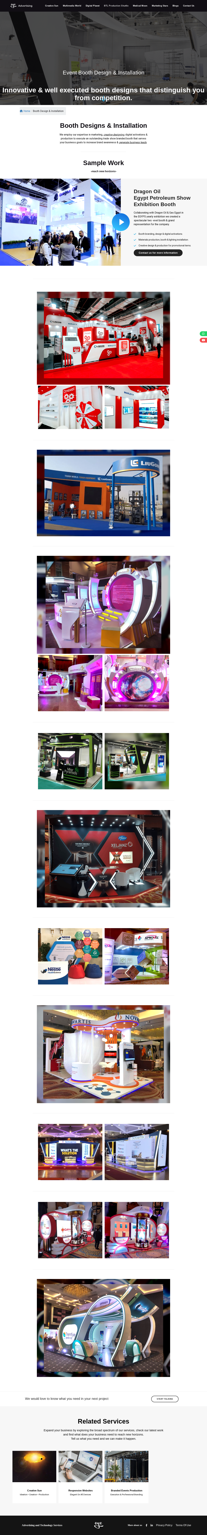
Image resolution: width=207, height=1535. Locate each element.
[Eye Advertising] (21, 5)
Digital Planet (93, 6)
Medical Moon (140, 6)
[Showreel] (203, 340)
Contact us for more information (158, 252)
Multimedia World (72, 6)
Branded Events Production (126, 1490)
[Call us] (203, 333)
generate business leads (133, 142)
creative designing (114, 134)
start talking (165, 1399)
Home (26, 111)
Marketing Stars (160, 6)
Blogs (176, 6)
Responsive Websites (80, 1490)
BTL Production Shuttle (116, 6)
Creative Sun (51, 6)
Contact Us (188, 6)
